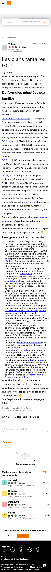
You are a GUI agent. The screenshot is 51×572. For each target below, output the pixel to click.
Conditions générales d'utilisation (15, 559)
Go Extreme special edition (24, 375)
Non (9, 536)
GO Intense (7, 141)
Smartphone (26, 273)
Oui (23, 536)
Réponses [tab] (8, 442)
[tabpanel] (25, 455)
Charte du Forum (8, 557)
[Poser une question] (44, 565)
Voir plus (45, 472)
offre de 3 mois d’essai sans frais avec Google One (25, 309)
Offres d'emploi (36, 567)
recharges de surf (18, 350)
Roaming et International (29, 342)
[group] (6, 410)
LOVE (8, 261)
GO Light (6, 175)
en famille (30, 201)
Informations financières (25, 565)
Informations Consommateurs (26, 569)
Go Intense (31, 374)
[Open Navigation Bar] (4, 3)
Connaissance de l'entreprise (13, 567)
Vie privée (5, 569)
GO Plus (6, 160)
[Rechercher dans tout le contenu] (45, 22)
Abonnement (10, 37)
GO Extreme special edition (16, 118)
